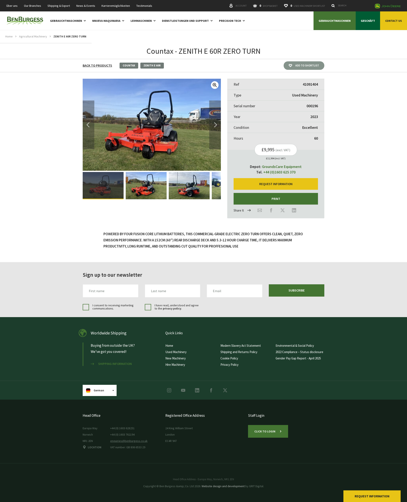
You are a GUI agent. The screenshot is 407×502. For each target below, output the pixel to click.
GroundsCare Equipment (282, 166)
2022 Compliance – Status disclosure (299, 352)
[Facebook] (271, 210)
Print (276, 199)
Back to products (97, 65)
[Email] (259, 210)
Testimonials (144, 6)
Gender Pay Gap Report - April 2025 (298, 358)
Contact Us (393, 21)
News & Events (85, 6)
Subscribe (297, 290)
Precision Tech (230, 21)
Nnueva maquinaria (106, 21)
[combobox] (351, 5)
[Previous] (88, 124)
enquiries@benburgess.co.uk (129, 441)
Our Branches (32, 6)
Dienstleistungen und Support (185, 21)
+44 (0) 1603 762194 (122, 434)
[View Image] (103, 185)
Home (9, 36)
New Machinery (175, 358)
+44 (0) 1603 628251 (122, 428)
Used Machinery (176, 352)
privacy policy (172, 308)
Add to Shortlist (307, 65)
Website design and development (223, 486)
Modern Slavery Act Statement (240, 346)
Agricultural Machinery (33, 36)
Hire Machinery (175, 365)
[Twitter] (282, 210)
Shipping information (115, 364)
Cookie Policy (229, 358)
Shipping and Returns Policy (238, 352)
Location (94, 447)
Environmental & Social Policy (295, 346)
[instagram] (169, 390)
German (99, 390)
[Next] (215, 124)
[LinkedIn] (294, 210)
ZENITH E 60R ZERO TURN (69, 36)
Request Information (372, 496)
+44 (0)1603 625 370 (279, 172)
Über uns (12, 6)
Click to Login (264, 431)
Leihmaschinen (141, 21)
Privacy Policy (229, 365)
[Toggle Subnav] (84, 20)
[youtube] (183, 390)
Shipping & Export (58, 6)
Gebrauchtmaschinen (66, 21)
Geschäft (368, 21)
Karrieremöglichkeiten (116, 6)
